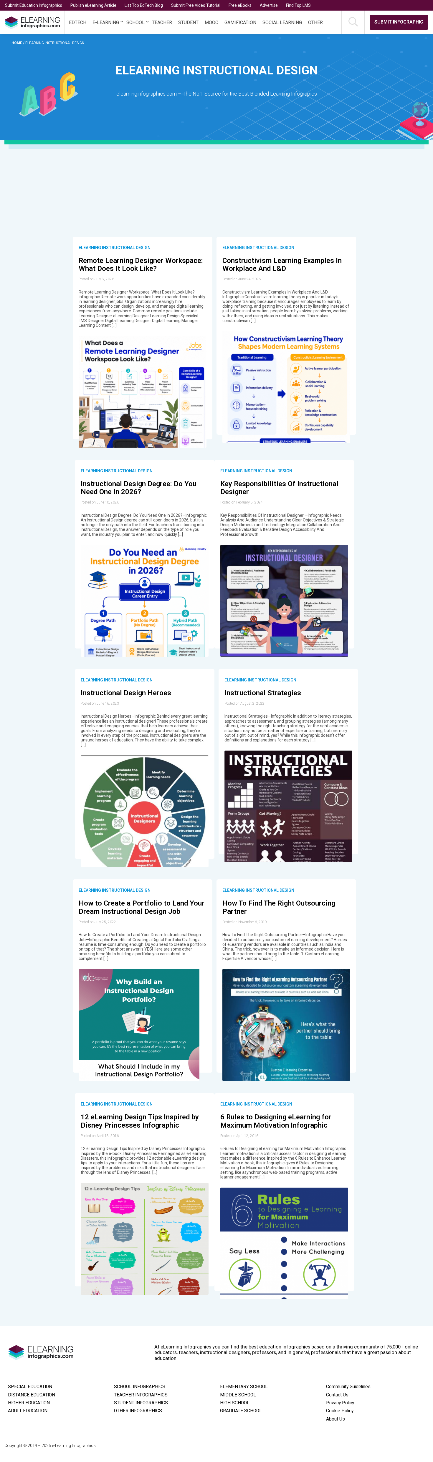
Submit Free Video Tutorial (195, 5)
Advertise (269, 5)
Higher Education (29, 1403)
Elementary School (244, 1386)
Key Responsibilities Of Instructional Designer (279, 488)
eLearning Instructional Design (115, 248)
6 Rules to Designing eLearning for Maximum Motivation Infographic (275, 1121)
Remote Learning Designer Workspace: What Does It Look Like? (141, 264)
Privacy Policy (340, 1403)
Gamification (240, 22)
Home (17, 43)
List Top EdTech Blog (144, 5)
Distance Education (31, 1395)
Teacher (162, 22)
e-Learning (105, 22)
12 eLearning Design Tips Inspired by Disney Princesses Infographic (140, 1121)
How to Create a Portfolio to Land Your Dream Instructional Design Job (141, 907)
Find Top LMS (298, 5)
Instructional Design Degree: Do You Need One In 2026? (138, 488)
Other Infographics (138, 1410)
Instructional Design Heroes (126, 693)
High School (234, 1403)
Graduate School (241, 1410)
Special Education (30, 1386)
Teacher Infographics (141, 1395)
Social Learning (282, 22)
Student (188, 22)
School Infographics (139, 1386)
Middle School (238, 1395)
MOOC (211, 22)
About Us (335, 1419)
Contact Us (337, 1395)
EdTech (77, 22)
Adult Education (27, 1410)
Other (315, 22)
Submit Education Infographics (33, 5)
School (135, 22)
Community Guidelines (348, 1386)
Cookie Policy (339, 1410)
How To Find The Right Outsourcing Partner (278, 907)
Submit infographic (398, 22)
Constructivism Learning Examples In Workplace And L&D (282, 264)
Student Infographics (141, 1403)
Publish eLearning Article (93, 5)
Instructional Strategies (262, 693)
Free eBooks (240, 5)
